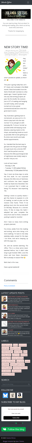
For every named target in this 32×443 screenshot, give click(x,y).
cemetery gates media (17, 364)
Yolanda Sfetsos (11, 438)
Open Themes (20, 441)
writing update (6, 355)
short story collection (8, 361)
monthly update (7, 368)
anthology (24, 355)
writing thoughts (11, 55)
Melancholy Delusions (20, 368)
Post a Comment (9, 286)
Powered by (11, 423)
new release (18, 352)
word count (24, 53)
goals (25, 352)
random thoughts (7, 352)
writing (15, 345)
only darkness (6, 371)
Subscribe (16, 418)
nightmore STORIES (8, 374)
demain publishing (17, 358)
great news (15, 355)
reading (11, 53)
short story (5, 348)
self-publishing (16, 371)
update (27, 361)
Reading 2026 (6, 358)
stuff (17, 53)
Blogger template (8, 441)
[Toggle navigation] (28, 2)
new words (20, 361)
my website (5, 364)
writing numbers (15, 348)
